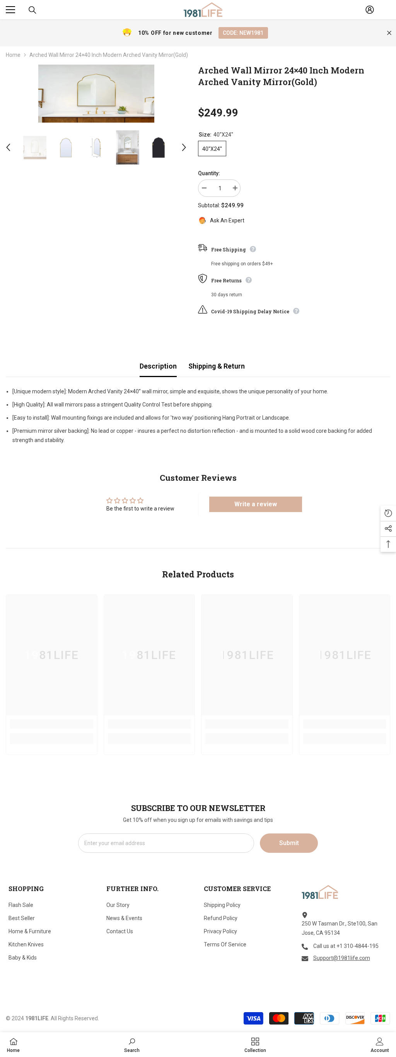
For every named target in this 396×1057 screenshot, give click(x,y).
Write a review (255, 504)
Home (13, 55)
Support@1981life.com (341, 958)
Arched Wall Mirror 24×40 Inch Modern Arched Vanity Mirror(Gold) (281, 76)
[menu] (10, 9)
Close (389, 33)
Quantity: (209, 173)
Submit (289, 843)
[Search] (32, 10)
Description (158, 366)
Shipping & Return (216, 366)
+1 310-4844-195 (357, 946)
